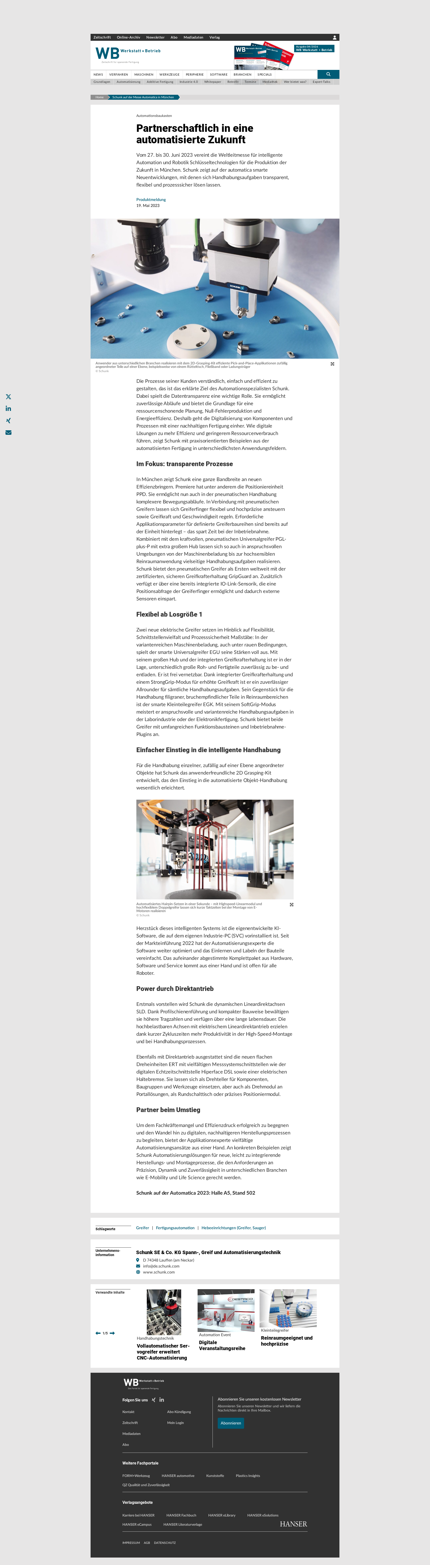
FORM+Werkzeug (136, 1476)
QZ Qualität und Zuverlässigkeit (146, 1485)
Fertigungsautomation (175, 1228)
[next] (112, 1333)
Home (100, 97)
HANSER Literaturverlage (182, 1524)
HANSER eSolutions (262, 1515)
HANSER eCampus (137, 1524)
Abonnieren (231, 1423)
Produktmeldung (151, 200)
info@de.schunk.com (161, 1266)
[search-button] (328, 74)
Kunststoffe (215, 1476)
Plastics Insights (248, 1476)
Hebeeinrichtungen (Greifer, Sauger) (234, 1228)
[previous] (98, 1333)
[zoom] (332, 364)
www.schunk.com (159, 1272)
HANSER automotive (178, 1476)
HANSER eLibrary (221, 1515)
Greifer (142, 1228)
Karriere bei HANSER (138, 1515)
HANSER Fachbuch (181, 1515)
